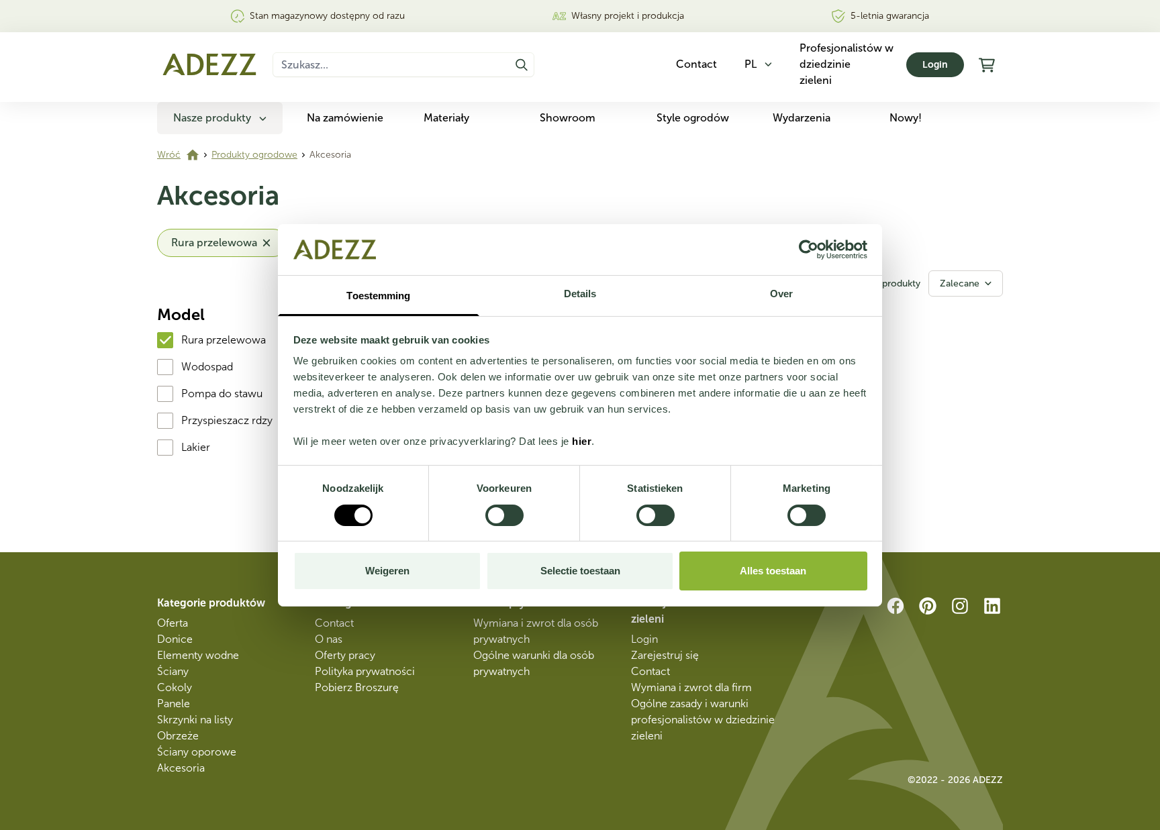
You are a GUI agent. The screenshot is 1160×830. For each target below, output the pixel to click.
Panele (173, 703)
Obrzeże (178, 735)
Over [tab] (781, 293)
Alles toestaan (773, 570)
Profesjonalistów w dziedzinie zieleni (846, 64)
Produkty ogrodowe (254, 154)
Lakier (195, 447)
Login (935, 64)
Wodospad (207, 366)
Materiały (446, 117)
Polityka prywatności (365, 671)
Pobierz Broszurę (357, 687)
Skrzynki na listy (195, 719)
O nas (328, 639)
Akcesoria (181, 768)
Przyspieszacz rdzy (227, 420)
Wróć (169, 154)
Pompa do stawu (221, 393)
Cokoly (174, 687)
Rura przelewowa (223, 339)
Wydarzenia (801, 117)
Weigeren (387, 570)
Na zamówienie (345, 117)
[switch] (504, 515)
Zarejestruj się (665, 655)
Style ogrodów (693, 117)
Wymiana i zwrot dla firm (691, 687)
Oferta (172, 623)
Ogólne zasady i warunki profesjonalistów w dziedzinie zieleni (703, 719)
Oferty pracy (345, 655)
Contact (334, 623)
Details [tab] (580, 293)
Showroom (567, 117)
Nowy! (905, 117)
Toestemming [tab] (378, 295)
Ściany (173, 671)
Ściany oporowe (196, 751)
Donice (175, 639)
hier (581, 441)
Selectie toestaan (580, 570)
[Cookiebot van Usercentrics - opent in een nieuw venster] (808, 250)
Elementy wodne (198, 655)
